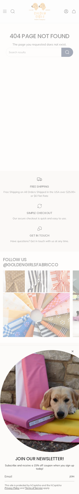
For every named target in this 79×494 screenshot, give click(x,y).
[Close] (72, 351)
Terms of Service (34, 487)
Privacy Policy (12, 487)
